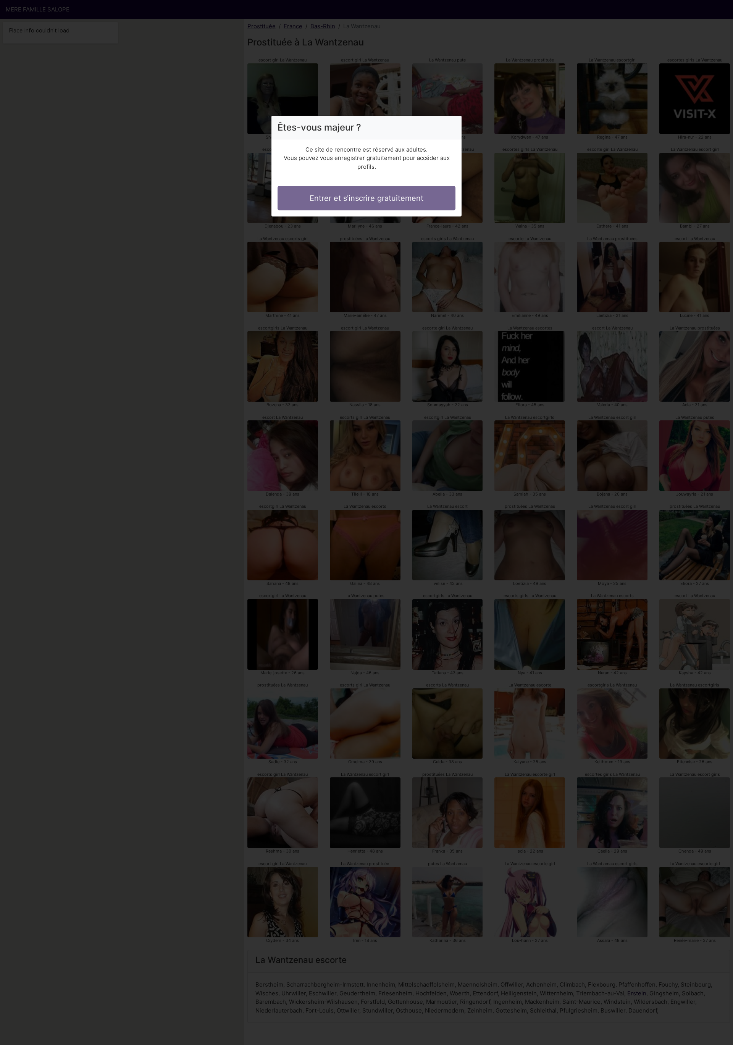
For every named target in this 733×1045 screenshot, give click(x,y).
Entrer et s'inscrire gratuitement (366, 198)
